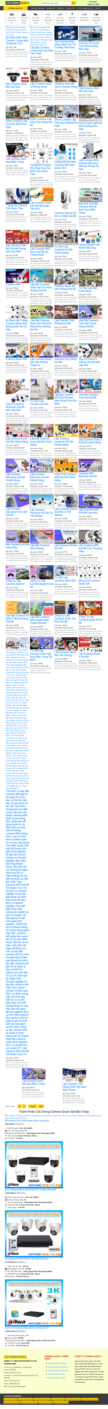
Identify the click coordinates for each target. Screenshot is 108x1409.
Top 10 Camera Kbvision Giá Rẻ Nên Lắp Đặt (15, 407)
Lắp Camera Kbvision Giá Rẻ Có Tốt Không (41, 512)
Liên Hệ (97, 8)
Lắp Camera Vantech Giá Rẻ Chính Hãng (63, 441)
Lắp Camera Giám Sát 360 (90, 1399)
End (41, 1106)
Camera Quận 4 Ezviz (56, 1378)
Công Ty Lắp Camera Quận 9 (15, 582)
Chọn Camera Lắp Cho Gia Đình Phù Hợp (16, 124)
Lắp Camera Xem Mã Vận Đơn (89, 90)
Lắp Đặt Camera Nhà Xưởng (40, 547)
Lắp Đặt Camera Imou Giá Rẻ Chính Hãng (41, 441)
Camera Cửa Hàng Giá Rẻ (65, 360)
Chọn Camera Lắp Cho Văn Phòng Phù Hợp (66, 122)
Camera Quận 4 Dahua (57, 1363)
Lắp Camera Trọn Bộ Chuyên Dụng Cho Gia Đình (16, 248)
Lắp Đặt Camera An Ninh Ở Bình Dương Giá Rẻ (17, 618)
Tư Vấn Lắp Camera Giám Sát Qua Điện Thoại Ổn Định (41, 655)
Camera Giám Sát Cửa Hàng (29, 1402)
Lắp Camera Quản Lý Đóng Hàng (41, 85)
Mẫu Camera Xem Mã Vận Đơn (16, 85)
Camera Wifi (50, 8)
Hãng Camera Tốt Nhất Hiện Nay (89, 246)
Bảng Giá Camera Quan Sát (89, 582)
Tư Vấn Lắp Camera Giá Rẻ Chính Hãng (63, 249)
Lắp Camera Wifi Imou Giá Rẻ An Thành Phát (40, 251)
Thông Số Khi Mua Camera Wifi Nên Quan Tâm (65, 164)
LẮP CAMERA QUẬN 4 (15, 1357)
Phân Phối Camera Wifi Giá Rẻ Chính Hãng (65, 477)
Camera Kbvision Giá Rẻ (26, 1399)
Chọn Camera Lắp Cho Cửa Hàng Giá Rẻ (41, 122)
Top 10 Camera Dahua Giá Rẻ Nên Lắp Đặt (89, 362)
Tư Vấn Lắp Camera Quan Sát (65, 579)
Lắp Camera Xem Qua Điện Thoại (16, 160)
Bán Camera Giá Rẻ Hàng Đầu (17, 546)
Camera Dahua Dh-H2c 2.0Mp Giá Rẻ (65, 214)
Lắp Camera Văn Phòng (46, 1402)
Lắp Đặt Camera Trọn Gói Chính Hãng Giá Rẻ (88, 323)
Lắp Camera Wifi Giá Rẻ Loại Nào (89, 511)
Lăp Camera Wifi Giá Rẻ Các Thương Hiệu (90, 548)
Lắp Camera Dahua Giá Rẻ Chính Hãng (90, 441)
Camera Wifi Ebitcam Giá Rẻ (88, 475)
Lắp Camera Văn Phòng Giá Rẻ (64, 322)
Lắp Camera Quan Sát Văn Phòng (65, 654)
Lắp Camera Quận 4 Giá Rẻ (89, 655)
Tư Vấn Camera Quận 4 (85, 8)
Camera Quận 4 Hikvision (58, 1370)
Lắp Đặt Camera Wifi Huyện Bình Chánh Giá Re (40, 620)
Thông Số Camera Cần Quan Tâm (16, 207)
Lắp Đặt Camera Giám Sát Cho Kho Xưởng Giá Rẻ (41, 287)
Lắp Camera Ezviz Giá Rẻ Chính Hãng (17, 440)
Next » (33, 1106)
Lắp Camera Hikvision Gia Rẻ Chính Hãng (15, 477)
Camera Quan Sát (38, 8)
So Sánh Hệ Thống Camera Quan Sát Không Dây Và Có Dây (17, 325)
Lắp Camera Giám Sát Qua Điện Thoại (33, 1082)
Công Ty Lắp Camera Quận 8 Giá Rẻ (41, 583)
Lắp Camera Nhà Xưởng (61, 1402)
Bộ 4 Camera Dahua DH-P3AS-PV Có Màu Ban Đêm (30, 1189)
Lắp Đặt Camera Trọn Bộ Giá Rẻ (88, 396)
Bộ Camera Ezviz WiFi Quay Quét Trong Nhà (27, 1120)
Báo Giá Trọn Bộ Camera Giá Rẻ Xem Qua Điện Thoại (88, 208)
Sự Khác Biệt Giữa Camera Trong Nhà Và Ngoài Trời (17, 40)
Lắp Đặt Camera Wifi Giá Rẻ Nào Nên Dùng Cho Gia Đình (65, 399)
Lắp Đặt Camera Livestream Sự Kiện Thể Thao (41, 50)
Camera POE (70, 8)
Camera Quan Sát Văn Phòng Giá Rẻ (65, 287)
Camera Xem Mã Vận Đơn (11, 1402)
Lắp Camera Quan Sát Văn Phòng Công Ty (41, 362)
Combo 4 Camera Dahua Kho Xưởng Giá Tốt (27, 1328)
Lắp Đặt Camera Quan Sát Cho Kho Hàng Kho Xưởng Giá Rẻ (41, 325)
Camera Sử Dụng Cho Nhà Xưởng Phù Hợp (89, 46)
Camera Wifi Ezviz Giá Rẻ (73, 1399)
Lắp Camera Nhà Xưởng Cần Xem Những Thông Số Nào (89, 165)
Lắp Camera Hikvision (10, 1399)
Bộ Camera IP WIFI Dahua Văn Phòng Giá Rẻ (27, 1259)
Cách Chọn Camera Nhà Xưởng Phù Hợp (90, 125)
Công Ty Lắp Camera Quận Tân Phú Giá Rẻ (65, 618)
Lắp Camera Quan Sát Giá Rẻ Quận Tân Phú (41, 205)
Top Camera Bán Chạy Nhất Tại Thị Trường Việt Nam (65, 44)
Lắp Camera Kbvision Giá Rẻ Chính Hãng (39, 477)
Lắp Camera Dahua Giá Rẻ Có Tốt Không (65, 511)
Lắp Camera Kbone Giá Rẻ (65, 547)
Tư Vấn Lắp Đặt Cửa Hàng (88, 289)
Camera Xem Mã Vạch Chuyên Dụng (65, 85)
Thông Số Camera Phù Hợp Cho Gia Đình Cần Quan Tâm (41, 169)
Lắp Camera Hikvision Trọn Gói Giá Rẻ (16, 511)
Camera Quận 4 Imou (56, 1374)
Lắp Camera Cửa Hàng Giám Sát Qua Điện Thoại (74, 1086)
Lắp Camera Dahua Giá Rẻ (42, 1399)
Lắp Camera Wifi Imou (57, 1399)
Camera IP (60, 8)
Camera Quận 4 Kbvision (58, 1367)
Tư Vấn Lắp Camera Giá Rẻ (39, 402)
